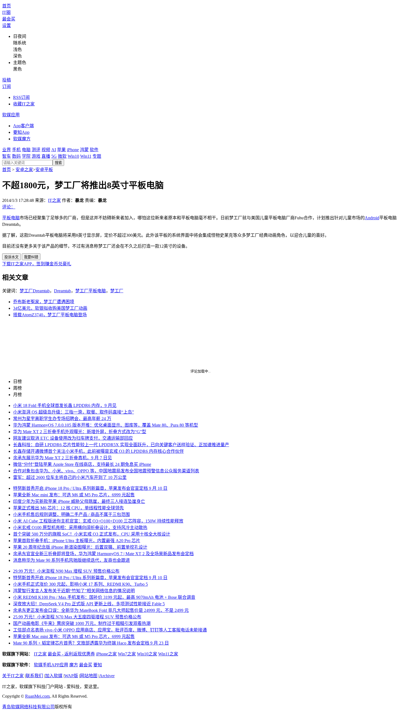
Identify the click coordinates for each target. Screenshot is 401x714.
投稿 (6, 80)
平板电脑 (11, 217)
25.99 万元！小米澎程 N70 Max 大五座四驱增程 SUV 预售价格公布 (77, 617)
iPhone (73, 149)
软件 (94, 149)
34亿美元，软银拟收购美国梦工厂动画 (50, 308)
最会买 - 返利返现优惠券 (71, 654)
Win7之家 (127, 654)
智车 (6, 156)
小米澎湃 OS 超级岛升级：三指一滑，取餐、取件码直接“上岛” (73, 412)
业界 (6, 149)
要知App (21, 132)
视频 (45, 149)
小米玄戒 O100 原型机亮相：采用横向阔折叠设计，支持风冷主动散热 (80, 527)
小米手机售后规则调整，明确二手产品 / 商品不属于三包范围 (71, 514)
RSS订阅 (21, 97)
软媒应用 (11, 115)
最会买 (8, 19)
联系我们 (34, 675)
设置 (6, 25)
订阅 (6, 86)
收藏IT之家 (24, 104)
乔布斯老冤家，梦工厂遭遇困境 (43, 301)
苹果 (61, 149)
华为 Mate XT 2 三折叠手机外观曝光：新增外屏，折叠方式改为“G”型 (79, 431)
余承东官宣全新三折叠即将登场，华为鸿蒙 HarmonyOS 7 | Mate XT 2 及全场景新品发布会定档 (103, 553)
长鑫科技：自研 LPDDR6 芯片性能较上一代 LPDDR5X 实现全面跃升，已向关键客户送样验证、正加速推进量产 (121, 444)
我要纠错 (31, 257)
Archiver (107, 675)
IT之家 (54, 200)
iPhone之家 (106, 654)
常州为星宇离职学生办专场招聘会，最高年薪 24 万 (62, 418)
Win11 (85, 156)
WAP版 (71, 675)
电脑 (26, 149)
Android (372, 217)
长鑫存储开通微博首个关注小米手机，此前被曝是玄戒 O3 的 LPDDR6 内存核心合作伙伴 (98, 451)
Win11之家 (168, 654)
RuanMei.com (37, 696)
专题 (96, 156)
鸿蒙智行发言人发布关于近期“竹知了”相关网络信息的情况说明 (74, 590)
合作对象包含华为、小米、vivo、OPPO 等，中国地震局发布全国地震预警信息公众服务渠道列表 (106, 471)
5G (54, 156)
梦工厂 (116, 290)
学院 (26, 156)
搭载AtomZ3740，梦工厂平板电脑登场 (50, 314)
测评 (36, 149)
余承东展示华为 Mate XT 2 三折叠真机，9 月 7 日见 (62, 457)
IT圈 (6, 12)
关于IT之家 (13, 675)
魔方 (73, 665)
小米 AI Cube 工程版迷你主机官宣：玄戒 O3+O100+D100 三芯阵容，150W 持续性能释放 (98, 521)
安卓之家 (24, 169)
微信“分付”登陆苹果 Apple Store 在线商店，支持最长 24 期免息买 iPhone (82, 464)
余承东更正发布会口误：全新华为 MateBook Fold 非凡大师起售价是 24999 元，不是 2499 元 (101, 610)
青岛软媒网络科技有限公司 (28, 706)
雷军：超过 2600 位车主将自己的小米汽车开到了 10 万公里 (70, 477)
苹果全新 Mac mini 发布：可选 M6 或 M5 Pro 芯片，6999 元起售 (74, 495)
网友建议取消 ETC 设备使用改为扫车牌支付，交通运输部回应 (73, 438)
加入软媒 (53, 675)
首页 (6, 6)
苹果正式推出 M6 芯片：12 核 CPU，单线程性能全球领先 (68, 508)
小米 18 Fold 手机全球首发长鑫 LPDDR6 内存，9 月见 (64, 405)
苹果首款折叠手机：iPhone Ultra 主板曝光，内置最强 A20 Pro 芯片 (76, 540)
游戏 (36, 156)
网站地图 (88, 675)
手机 (16, 149)
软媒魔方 (22, 138)
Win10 (73, 156)
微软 (62, 156)
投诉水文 (11, 257)
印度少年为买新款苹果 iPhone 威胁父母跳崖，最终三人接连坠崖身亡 (79, 501)
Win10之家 (147, 654)
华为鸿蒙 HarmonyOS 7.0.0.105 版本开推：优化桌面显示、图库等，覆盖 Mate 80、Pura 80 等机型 (105, 425)
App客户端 (23, 125)
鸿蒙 (84, 149)
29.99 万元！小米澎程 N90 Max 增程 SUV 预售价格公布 (66, 571)
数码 (16, 156)
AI (53, 149)
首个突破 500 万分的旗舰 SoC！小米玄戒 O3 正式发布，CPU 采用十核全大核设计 (91, 534)
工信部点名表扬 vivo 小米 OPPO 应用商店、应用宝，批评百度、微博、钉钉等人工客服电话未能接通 (110, 630)
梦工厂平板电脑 (90, 290)
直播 (45, 156)
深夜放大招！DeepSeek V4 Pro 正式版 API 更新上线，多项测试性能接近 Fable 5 (89, 603)
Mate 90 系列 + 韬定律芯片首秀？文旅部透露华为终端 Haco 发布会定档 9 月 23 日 (91, 643)
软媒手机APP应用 (51, 665)
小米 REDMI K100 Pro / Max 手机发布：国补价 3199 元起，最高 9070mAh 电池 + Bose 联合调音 (104, 597)
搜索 (58, 163)
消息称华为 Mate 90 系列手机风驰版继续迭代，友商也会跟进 (71, 560)
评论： (8, 207)
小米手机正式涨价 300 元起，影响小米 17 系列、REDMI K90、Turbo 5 (80, 584)
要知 (97, 665)
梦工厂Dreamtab (35, 290)
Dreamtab (62, 290)
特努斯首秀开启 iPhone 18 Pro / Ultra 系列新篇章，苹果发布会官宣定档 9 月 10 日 (90, 488)
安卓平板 (44, 169)
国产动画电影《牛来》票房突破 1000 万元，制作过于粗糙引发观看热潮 (82, 623)
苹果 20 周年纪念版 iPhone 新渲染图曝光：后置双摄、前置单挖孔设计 (80, 547)
